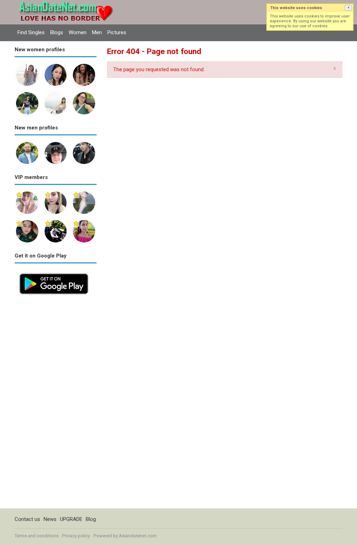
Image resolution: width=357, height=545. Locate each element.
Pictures (116, 32)
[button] (348, 7)
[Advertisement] (56, 403)
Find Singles (31, 32)
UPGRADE (71, 519)
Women (77, 32)
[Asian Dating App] (54, 272)
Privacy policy (76, 535)
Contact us (27, 519)
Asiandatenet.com (138, 535)
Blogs (56, 32)
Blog (91, 519)
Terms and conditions (37, 535)
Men (97, 32)
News (50, 519)
